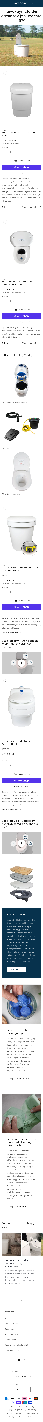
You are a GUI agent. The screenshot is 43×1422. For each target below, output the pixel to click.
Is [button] (5, 207)
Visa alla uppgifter (30, 207)
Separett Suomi (20, 1407)
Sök (6, 1318)
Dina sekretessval (12, 1350)
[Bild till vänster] (16, 1300)
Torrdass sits (16, 969)
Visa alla (5, 1227)
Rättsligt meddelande (15, 1417)
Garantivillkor (10, 1340)
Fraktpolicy (32, 1410)
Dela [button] (6, 343)
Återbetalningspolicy (31, 1413)
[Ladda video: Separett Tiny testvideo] (21, 663)
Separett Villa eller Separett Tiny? (17, 1262)
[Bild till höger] (26, 1300)
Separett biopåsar (18, 1206)
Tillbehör (6, 448)
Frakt (12, 143)
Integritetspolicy (20, 1410)
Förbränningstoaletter (11, 494)
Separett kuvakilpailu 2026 (16, 1345)
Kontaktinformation (14, 1413)
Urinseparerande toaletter (13, 402)
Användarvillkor (11, 1334)
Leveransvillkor (11, 1323)
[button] (4, 3)
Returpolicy (10, 1329)
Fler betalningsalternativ (21, 173)
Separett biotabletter (20, 1078)
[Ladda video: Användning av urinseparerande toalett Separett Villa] (21, 843)
